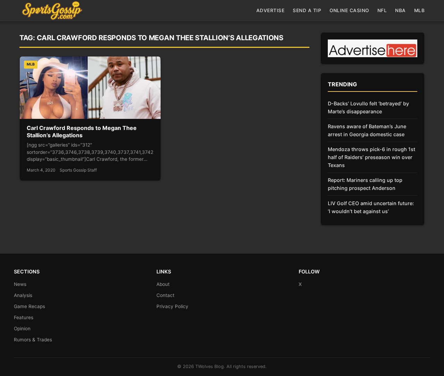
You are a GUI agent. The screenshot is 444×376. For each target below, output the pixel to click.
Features (23, 317)
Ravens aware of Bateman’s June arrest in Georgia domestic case (367, 130)
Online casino (349, 10)
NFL (382, 10)
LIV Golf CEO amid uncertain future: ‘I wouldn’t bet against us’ (371, 207)
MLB (419, 10)
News (20, 284)
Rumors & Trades (33, 339)
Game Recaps (29, 306)
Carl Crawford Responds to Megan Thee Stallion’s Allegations (82, 131)
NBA (400, 10)
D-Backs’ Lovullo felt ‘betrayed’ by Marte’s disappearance (368, 107)
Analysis (23, 295)
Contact (165, 295)
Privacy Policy (172, 306)
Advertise (270, 10)
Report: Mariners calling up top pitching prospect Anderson (365, 184)
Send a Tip (307, 10)
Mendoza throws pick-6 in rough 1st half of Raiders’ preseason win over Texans (371, 157)
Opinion (22, 328)
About (163, 284)
